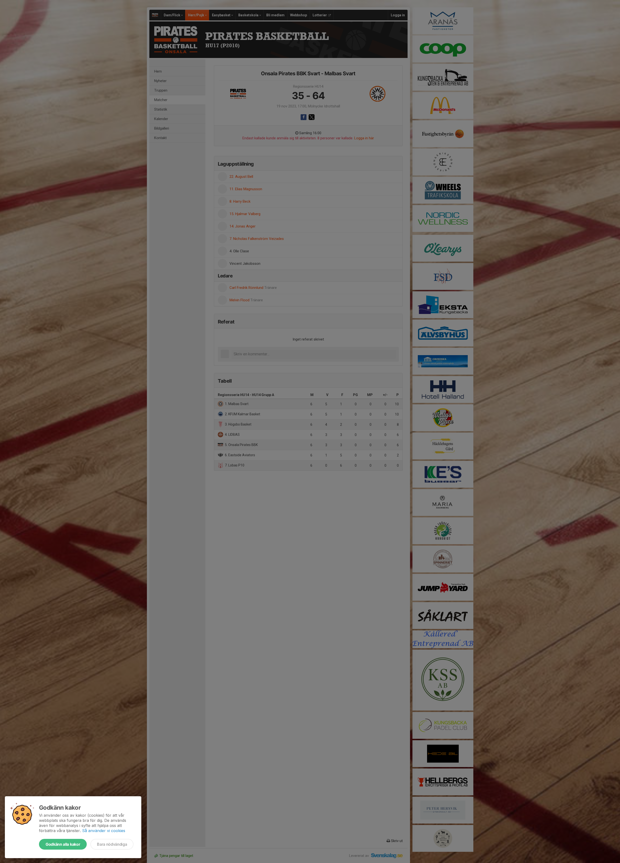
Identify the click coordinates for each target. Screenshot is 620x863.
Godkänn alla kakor (63, 844)
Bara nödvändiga (112, 844)
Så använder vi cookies (103, 830)
